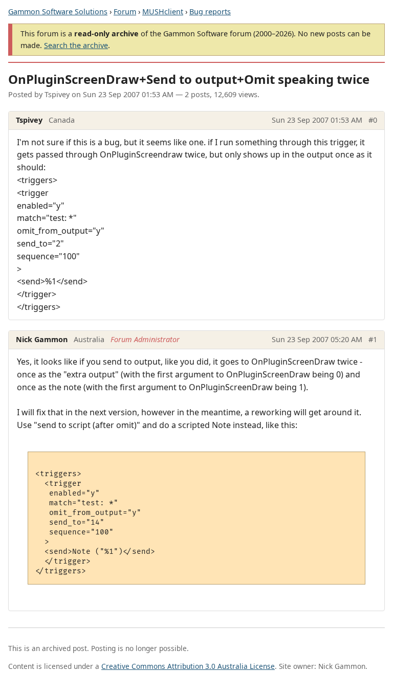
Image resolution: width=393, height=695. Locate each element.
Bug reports (210, 11)
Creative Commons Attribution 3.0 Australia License (188, 666)
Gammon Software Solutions (57, 11)
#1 (372, 339)
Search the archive (76, 45)
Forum (125, 11)
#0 (372, 120)
